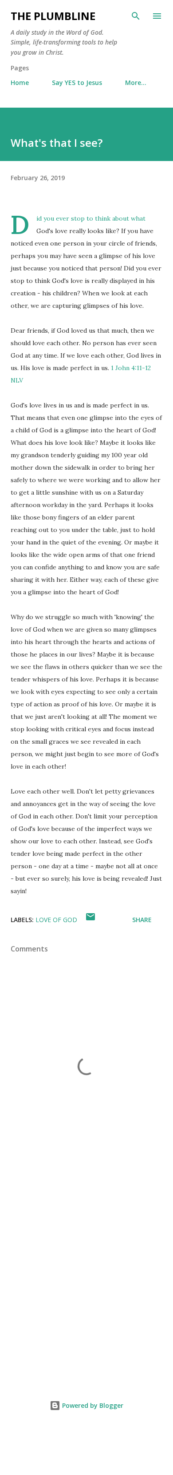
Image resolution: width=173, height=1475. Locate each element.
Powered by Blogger (91, 1405)
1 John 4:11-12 (131, 368)
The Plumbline (53, 15)
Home (20, 82)
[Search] (135, 16)
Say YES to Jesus (77, 82)
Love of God (56, 919)
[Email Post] (90, 919)
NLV (17, 380)
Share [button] (142, 919)
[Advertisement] (86, 1275)
